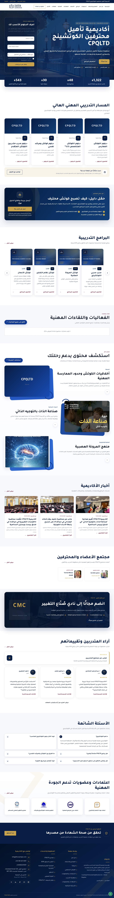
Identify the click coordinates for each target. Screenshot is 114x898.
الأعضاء (72, 6)
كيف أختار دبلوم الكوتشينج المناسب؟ (31, 737)
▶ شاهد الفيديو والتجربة (100, 694)
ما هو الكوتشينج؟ (84, 737)
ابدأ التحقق (10, 833)
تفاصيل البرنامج (93, 292)
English (6, 1)
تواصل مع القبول (14, 172)
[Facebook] (20, 882)
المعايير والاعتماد (92, 6)
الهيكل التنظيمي (70, 870)
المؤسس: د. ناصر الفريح (103, 880)
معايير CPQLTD (49, 858)
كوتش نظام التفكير (45, 273)
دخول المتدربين (21, 1)
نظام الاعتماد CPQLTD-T (46, 880)
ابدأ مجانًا (104, 61)
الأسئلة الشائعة (70, 886)
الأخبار (48, 6)
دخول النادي (13, 1)
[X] (11, 882)
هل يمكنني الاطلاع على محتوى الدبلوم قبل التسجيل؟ (84, 761)
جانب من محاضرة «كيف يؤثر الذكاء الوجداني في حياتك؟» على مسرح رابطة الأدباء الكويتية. (57, 522)
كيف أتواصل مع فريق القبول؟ (31, 761)
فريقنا (74, 866)
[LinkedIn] (15, 882)
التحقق (51, 872)
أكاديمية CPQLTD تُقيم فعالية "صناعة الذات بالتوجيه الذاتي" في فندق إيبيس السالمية (94, 522)
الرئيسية (107, 6)
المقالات (54, 6)
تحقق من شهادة (39, 6)
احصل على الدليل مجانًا (20, 209)
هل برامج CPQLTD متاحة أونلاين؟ (84, 754)
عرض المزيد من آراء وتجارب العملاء (57, 702)
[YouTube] (24, 882)
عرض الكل (8, 243)
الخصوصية (24, 60)
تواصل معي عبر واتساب (21, 64)
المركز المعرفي (49, 876)
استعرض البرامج (89, 61)
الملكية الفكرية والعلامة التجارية (46, 867)
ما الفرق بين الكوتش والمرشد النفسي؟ (31, 754)
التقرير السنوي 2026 (47, 862)
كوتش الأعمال (24, 273)
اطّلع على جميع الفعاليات (15, 322)
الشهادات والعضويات (69, 882)
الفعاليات (66, 6)
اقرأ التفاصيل (102, 533)
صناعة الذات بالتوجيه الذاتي (36, 411)
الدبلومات (83, 6)
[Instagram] (28, 882)
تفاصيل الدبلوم (101, 161)
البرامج (78, 6)
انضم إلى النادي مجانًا (96, 620)
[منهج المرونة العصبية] (27, 451)
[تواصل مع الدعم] (110, 894)
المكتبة (60, 6)
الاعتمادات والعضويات (69, 874)
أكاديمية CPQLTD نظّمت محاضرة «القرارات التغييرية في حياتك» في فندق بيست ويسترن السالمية (21, 522)
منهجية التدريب (71, 878)
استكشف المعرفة (13, 360)
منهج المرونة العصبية (92, 447)
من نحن (101, 6)
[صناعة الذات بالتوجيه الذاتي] (87, 416)
